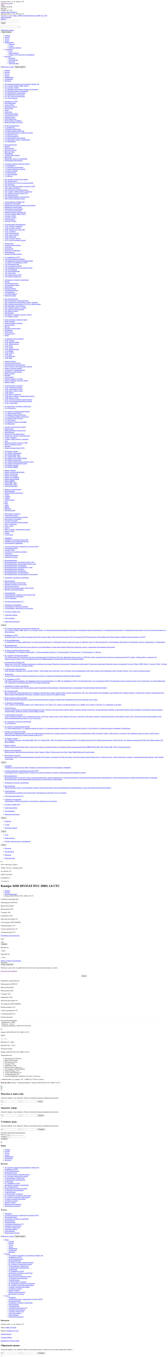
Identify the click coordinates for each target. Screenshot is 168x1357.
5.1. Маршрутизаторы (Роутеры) (15, 415)
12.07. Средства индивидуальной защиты (18, 399)
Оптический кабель (11, 486)
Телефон (3, 1136)
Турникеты (8, 553)
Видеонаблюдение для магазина (15, 571)
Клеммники (9, 330)
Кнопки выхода (10, 117)
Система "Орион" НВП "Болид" (15, 214)
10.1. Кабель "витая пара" (13, 453)
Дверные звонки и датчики (14, 379)
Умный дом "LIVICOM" (13, 203)
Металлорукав (9, 432)
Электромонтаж (10, 593)
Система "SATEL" (11, 221)
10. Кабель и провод (11, 451)
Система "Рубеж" (10, 216)
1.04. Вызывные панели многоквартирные (19, 261)
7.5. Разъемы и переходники (14, 167)
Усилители (8, 247)
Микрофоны (9, 153)
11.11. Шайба (9, 351)
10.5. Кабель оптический (13, 460)
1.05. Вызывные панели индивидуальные (18, 268)
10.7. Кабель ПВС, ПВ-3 (13, 456)
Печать (84, 976)
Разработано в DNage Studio (10, 1341)
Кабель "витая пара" (11, 474)
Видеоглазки (9, 108)
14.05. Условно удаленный (13, 226)
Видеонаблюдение (11, 145)
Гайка (7, 505)
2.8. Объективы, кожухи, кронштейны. (17, 140)
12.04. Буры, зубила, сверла (14, 391)
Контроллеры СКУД (11, 113)
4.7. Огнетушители (11, 98)
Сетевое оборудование (12, 155)
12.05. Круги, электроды (13, 394)
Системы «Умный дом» (12, 611)
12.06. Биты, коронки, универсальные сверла (20, 396)
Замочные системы (11, 557)
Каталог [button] (7, 1254)
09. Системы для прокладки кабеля (16, 179)
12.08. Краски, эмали (12, 398)
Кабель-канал (9, 429)
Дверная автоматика (11, 555)
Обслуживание (10, 618)
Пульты (7, 281)
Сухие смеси (9, 534)
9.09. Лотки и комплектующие (15, 198)
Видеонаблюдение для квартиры (15, 565)
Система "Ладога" (11, 217)
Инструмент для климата (13, 519)
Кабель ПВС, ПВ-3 (11, 484)
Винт (6, 503)
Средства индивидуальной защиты (16, 522)
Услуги (7, 39)
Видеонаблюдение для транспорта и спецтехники (21, 574)
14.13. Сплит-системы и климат (15, 240)
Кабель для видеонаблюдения (14, 472)
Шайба (7, 507)
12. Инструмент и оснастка (14, 385)
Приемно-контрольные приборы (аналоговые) (20, 205)
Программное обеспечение (14, 160)
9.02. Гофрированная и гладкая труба (17, 197)
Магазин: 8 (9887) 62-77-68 (38, 15)
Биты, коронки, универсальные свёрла (17, 529)
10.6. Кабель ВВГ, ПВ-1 (12, 455)
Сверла (7, 527)
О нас (10, 51)
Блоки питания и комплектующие (16, 320)
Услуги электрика (10, 598)
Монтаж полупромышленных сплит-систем (19, 588)
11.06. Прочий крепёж (12, 342)
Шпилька (8, 508)
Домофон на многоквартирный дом (16, 541)
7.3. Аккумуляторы (11, 174)
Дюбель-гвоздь (10, 500)
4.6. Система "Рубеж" (12, 87)
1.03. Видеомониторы (12, 264)
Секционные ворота (11, 290)
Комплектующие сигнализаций (15, 212)
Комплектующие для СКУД (14, 122)
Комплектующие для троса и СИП (16, 443)
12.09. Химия (9, 392)
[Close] (1, 1090)
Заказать (4, 944)
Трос (6, 441)
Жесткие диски (10, 152)
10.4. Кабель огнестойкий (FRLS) (16, 458)
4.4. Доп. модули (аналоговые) (15, 96)
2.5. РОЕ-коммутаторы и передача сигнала (19, 133)
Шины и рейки (10, 382)
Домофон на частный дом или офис (16, 540)
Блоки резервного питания (13, 323)
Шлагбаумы (9, 287)
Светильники (9, 377)
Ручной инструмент (11, 520)
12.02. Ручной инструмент (13, 387)
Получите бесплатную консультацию (13, 1133)
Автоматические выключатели (15, 365)
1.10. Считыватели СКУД (13, 266)
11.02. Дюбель (9, 353)
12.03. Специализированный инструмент (18, 401)
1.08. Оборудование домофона (15, 259)
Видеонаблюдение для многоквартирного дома (20, 564)
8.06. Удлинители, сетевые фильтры (16, 300)
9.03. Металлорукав (11, 195)
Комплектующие (10, 295)
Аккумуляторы (10, 325)
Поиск (3, 23)
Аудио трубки (9, 105)
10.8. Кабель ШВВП (11, 467)
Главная (7, 35)
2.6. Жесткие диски (11, 134)
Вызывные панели (11, 106)
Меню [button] (7, 1240)
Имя (2, 1134)
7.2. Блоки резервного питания (15, 169)
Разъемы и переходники (13, 328)
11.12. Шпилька (10, 356)
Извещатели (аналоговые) (13, 207)
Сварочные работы (11, 615)
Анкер (7, 494)
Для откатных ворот (11, 283)
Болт (6, 501)
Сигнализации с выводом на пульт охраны (19, 608)
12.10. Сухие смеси (11, 403)
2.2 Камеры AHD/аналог (13, 129)
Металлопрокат (10, 491)
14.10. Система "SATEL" (13, 228)
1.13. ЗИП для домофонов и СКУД (16, 262)
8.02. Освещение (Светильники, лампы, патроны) (21, 302)
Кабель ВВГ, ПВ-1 (11, 482)
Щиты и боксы (10, 373)
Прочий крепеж (10, 510)
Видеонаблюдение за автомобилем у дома (18, 567)
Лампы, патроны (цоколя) (13, 368)
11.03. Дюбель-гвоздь (12, 344)
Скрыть (4, 625)
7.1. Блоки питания (11, 171)
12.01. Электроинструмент (13, 389)
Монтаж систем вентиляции (14, 589)
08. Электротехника (11, 299)
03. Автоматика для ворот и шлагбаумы (18, 406)
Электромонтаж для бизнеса (14, 596)
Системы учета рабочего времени (16, 552)
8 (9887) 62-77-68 (12, 1331)
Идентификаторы (10, 119)
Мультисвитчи (9, 252)
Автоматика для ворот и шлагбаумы (17, 280)
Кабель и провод (10, 470)
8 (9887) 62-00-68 (10, 1327)
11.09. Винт (8, 358)
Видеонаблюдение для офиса (14, 569)
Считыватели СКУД (11, 115)
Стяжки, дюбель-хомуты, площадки (16, 439)
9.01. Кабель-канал (11, 181)
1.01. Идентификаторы (12, 271)
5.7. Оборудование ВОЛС (13, 413)
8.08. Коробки (9, 313)
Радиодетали (9, 332)
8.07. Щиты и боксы (11, 311)
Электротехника (10, 361)
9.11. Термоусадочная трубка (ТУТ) (16, 193)
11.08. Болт (8, 354)
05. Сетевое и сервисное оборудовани (17, 411)
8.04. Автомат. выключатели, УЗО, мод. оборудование (23, 304)
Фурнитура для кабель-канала (14, 434)
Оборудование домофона (13, 120)
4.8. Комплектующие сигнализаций (16, 91)
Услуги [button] (7, 1296)
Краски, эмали (9, 531)
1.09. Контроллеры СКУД (13, 275)
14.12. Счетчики (10, 231)
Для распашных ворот (12, 285)
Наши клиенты (14, 53)
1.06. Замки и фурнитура (13, 276)
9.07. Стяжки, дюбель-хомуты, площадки (18, 191)
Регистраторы (9, 148)
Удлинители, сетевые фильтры (15, 370)
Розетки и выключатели (13, 363)
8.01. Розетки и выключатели (14, 309)
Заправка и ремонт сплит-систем (15, 584)
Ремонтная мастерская (12, 621)
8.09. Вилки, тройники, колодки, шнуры (18, 314)
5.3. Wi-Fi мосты (10, 420)
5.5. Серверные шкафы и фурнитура (17, 417)
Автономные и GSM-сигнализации (16, 606)
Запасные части (10, 334)
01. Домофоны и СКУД (12, 257)
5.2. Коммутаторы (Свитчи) (14, 418)
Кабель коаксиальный (12, 479)
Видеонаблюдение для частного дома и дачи (19, 562)
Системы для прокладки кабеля (15, 427)
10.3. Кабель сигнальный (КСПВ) (16, 463)
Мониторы (8, 157)
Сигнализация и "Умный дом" (15, 202)
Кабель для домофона (12, 477)
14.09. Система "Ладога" (13, 238)
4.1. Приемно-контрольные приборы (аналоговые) (21, 89)
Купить (40, 1101)
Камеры (7, 146)
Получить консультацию (9, 971)
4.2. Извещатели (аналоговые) (15, 94)
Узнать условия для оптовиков (11, 961)
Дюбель (7, 498)
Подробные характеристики (10, 935)
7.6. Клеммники (10, 165)
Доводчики (8, 112)
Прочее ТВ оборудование (13, 254)
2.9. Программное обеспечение (15, 138)
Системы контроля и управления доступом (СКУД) (22, 546)
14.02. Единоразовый (12, 233)
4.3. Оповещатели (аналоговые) (15, 93)
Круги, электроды (11, 524)
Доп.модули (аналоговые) (13, 210)
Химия (7, 533)
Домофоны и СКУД (11, 101)
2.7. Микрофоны (10, 141)
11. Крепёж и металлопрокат (14, 339)
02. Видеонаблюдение (12, 126)
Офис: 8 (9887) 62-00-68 (21, 15)
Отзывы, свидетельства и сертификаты (22, 54)
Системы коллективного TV (14, 601)
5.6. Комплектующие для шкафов (16, 422)
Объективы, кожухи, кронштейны (16, 159)
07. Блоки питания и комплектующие (17, 164)
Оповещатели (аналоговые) (14, 209)
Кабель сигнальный (11, 475)
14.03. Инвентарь (10, 237)
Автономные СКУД (11, 548)
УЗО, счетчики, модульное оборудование (18, 366)
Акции (7, 40)
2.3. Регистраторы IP (11, 136)
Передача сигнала (10, 150)
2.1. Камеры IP (9, 127)
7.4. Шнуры (8, 176)
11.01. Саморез (9, 340)
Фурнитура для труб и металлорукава (17, 436)
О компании (9, 49)
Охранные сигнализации (13, 605)
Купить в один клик (7, 964)
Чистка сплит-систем (12, 586)
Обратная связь (14, 63)
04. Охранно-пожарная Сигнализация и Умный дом (22, 84)
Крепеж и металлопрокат (13, 489)
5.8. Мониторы (10, 424)
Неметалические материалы (14, 493)
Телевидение (9, 243)
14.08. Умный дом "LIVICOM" (15, 230)
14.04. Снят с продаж (12, 235)
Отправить (41, 1129)
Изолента (8, 446)
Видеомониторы (10, 103)
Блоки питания (10, 321)
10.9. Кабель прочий (11, 465)
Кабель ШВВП (10, 481)
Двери (7, 335)
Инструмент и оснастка (12, 513)
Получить (4, 1138)
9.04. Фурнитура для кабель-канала (16, 190)
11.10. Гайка (9, 346)
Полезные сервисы (15, 47)
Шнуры (7, 327)
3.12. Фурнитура (10, 408)
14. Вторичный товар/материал (15, 224)
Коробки (7, 375)
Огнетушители (10, 219)
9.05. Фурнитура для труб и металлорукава (19, 183)
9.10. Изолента (9, 184)
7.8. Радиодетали (10, 172)
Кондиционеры (10, 581)
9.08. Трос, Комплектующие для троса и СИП (20, 186)
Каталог (7, 37)
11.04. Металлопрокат (12, 349)
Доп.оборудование (11, 294)
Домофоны (8, 538)
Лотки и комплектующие (13, 444)
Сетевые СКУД (10, 550)
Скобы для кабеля (10, 437)
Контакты (8, 56)
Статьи (11, 46)
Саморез (7, 496)
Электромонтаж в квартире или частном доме (20, 595)
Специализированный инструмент (16, 517)
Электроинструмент (11, 515)
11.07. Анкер (9, 347)
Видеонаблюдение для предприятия (16, 572)
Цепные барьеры (10, 288)
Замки (7, 110)
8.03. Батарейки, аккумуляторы (15, 306)
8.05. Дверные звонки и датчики (15, 307)
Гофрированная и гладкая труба (15, 430)
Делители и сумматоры (12, 250)
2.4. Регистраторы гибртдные (14, 131)
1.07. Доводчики (10, 273)
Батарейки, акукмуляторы (13, 372)
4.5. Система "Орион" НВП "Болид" (17, 86)
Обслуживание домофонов (14, 543)
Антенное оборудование (13, 245)
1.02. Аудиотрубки (11, 269)
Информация (9, 42)
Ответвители (9, 249)
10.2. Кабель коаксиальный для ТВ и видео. (19, 462)
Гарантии (12, 44)
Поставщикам (13, 60)
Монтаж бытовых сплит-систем (15, 583)
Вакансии (12, 61)
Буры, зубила (9, 526)
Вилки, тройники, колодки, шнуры (16, 380)
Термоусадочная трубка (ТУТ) (15, 448)
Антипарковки (9, 292)
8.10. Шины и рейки (11, 316)
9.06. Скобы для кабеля (12, 188)
